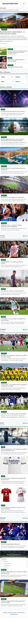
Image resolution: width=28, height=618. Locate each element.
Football (21, 77)
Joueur (6, 77)
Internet (21, 81)
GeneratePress (14, 614)
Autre (6, 81)
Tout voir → (25, 236)
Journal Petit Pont (10, 4)
